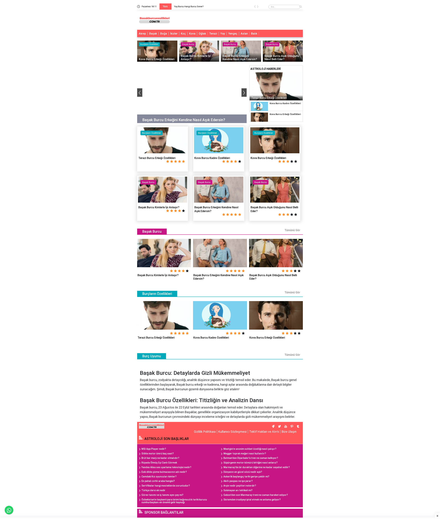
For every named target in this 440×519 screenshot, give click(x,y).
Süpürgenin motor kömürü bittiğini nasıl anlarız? (250, 462)
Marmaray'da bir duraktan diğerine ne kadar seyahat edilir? (256, 467)
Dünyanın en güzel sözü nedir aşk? (242, 472)
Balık (254, 33)
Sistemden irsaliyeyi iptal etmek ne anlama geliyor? (252, 499)
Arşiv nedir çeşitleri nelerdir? (239, 485)
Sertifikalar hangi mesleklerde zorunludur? (165, 485)
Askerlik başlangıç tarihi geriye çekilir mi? (246, 476)
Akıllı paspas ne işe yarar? (238, 481)
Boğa (163, 33)
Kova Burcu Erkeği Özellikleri (285, 114)
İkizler (174, 33)
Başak (153, 33)
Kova (192, 33)
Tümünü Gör (292, 230)
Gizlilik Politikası (205, 431)
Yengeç (232, 33)
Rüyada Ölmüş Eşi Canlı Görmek (159, 462)
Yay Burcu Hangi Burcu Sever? (189, 6)
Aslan (244, 33)
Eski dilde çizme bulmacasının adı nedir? (164, 472)
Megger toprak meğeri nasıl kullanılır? (244, 453)
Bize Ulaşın (289, 431)
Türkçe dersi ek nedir (153, 490)
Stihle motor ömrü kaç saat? (157, 453)
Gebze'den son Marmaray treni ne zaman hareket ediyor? (255, 495)
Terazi (213, 33)
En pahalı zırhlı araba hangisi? (158, 481)
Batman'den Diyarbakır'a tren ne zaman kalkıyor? (250, 458)
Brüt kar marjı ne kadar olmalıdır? (160, 458)
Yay (222, 33)
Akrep (142, 33)
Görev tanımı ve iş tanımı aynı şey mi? (162, 495)
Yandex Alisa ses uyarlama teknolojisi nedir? (166, 467)
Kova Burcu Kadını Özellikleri (285, 103)
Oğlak (202, 33)
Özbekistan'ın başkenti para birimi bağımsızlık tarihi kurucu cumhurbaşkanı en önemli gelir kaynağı (174, 501)
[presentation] (255, 7)
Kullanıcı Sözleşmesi (232, 431)
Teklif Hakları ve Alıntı (264, 431)
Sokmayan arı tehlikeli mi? (237, 490)
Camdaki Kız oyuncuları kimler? (159, 476)
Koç (183, 33)
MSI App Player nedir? (153, 449)
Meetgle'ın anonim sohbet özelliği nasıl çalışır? (249, 449)
